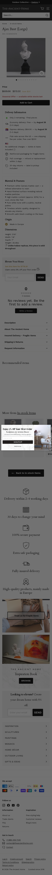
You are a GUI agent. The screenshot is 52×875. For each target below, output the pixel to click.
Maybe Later (17, 446)
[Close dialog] (49, 426)
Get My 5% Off (18, 442)
